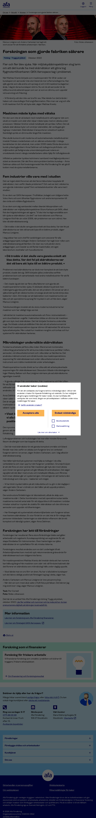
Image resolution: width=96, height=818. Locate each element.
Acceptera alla (31, 413)
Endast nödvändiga (65, 413)
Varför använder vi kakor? (31, 405)
